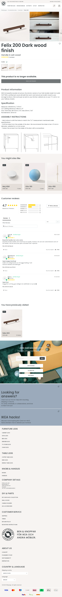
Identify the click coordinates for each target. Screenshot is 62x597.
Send (42, 358)
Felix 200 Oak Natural (8, 246)
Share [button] (6, 249)
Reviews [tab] (5, 218)
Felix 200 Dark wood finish (9, 267)
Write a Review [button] (54, 205)
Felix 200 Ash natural (8, 286)
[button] (56, 249)
